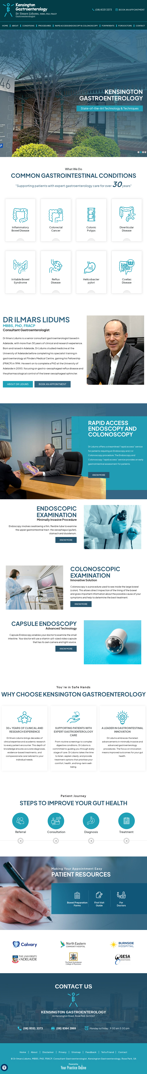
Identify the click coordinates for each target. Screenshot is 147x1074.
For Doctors (125, 26)
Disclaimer (48, 1052)
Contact (140, 26)
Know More (98, 475)
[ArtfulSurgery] (30, 10)
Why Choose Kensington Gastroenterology (73, 694)
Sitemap (76, 1052)
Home (5, 26)
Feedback (91, 1052)
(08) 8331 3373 (103, 9)
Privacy (63, 1052)
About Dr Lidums (18, 384)
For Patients (108, 26)
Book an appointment (132, 9)
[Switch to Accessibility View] (4, 1067)
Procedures (44, 26)
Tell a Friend (107, 1052)
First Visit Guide (99, 904)
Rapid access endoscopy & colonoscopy (76, 26)
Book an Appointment (52, 384)
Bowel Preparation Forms (77, 904)
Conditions (28, 26)
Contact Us (73, 986)
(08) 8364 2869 (66, 1028)
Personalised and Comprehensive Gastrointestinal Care (101, 108)
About (15, 26)
